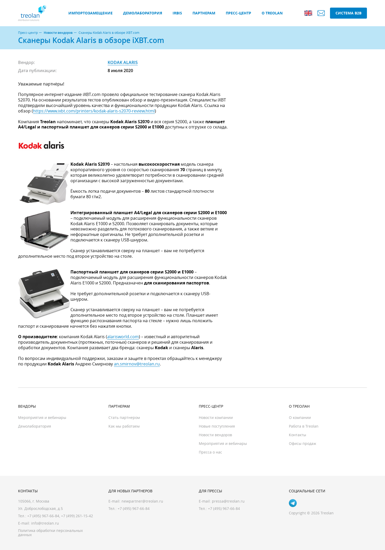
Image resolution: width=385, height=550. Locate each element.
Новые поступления (217, 426)
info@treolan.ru (45, 523)
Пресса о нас (210, 452)
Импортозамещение (90, 12)
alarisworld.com (123, 336)
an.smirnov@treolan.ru (137, 364)
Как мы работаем (124, 426)
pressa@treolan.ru (228, 501)
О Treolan (272, 12)
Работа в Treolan (303, 426)
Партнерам (203, 12)
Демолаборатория (142, 12)
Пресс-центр (238, 12)
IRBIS (177, 12)
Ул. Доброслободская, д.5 (40, 508)
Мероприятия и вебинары (42, 417)
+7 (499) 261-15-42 (77, 515)
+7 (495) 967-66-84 (43, 515)
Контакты (297, 434)
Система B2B (348, 12)
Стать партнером (124, 417)
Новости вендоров (58, 33)
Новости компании (216, 417)
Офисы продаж (302, 443)
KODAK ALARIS (123, 62)
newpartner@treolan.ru (142, 501)
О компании (300, 417)
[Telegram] (293, 503)
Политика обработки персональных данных (50, 532)
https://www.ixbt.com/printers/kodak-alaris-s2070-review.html (94, 111)
